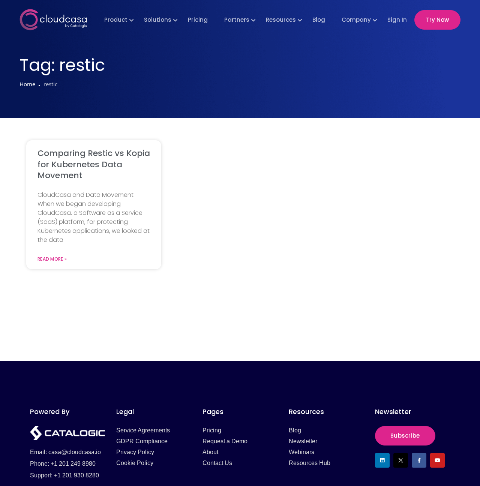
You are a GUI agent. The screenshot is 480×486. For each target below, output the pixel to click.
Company (356, 20)
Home (27, 84)
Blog (318, 20)
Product (116, 20)
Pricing (198, 20)
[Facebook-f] (419, 460)
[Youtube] (437, 460)
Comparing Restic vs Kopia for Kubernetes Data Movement (94, 164)
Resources (281, 20)
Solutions (157, 20)
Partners (236, 20)
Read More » (52, 259)
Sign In (397, 20)
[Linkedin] (382, 460)
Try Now (437, 20)
